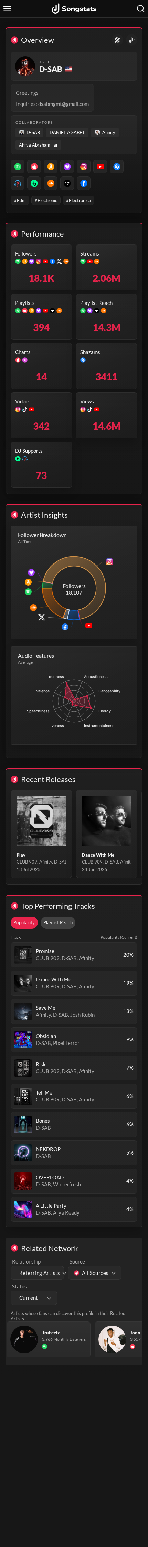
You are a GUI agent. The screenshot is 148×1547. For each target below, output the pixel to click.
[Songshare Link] (131, 40)
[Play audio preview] (23, 955)
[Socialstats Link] (117, 40)
